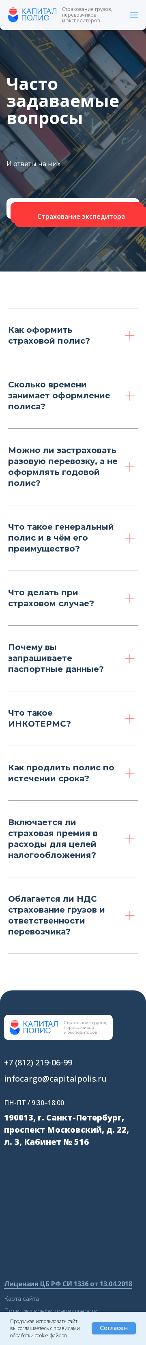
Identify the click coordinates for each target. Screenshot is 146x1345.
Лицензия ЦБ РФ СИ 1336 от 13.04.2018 (68, 1283)
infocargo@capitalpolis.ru (55, 1078)
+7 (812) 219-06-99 (38, 1062)
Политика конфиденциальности (51, 1311)
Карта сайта (21, 1298)
